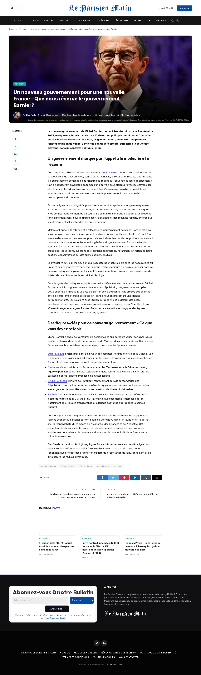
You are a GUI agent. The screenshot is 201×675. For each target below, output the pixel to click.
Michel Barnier (110, 172)
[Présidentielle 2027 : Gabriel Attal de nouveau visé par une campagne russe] (58, 524)
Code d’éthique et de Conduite (79, 653)
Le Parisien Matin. (114, 664)
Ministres (118, 466)
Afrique (63, 20)
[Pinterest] (15, 161)
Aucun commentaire (106, 115)
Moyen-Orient (83, 20)
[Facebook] (15, 139)
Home (17, 20)
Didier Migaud (56, 353)
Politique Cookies (104, 657)
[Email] (15, 169)
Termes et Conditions (75, 657)
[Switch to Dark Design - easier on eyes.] (177, 20)
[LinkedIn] (15, 154)
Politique (32, 20)
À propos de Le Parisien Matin (39, 653)
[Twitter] (15, 146)
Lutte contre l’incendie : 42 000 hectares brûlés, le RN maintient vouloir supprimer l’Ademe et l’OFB (100, 548)
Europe (49, 20)
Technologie (142, 20)
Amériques (104, 20)
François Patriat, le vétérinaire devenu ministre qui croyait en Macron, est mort (143, 546)
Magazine (184, 8)
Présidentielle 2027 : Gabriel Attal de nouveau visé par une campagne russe (56, 546)
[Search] (172, 20)
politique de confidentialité (53, 618)
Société (161, 20)
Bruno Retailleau (57, 380)
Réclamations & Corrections (119, 653)
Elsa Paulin (31, 115)
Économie (122, 20)
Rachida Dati (55, 394)
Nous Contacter (129, 657)
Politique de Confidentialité (158, 653)
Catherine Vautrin (58, 367)
